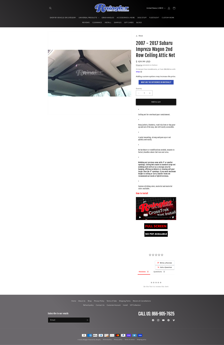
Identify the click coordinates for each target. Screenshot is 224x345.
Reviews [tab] (142, 272)
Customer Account (114, 305)
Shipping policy (141, 339)
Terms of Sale (112, 301)
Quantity (139, 88)
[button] (50, 8)
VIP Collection (135, 305)
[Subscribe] (87, 320)
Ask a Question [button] (166, 267)
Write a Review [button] (166, 263)
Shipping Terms (125, 301)
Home (73, 301)
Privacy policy (118, 339)
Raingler (85, 339)
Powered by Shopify (94, 339)
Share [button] (141, 36)
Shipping (139, 65)
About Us (81, 301)
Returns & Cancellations (142, 301)
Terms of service (130, 339)
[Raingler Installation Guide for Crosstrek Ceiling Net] (156, 229)
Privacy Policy (99, 301)
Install (125, 305)
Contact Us (100, 305)
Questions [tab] (158, 272)
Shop (90, 301)
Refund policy (88, 305)
